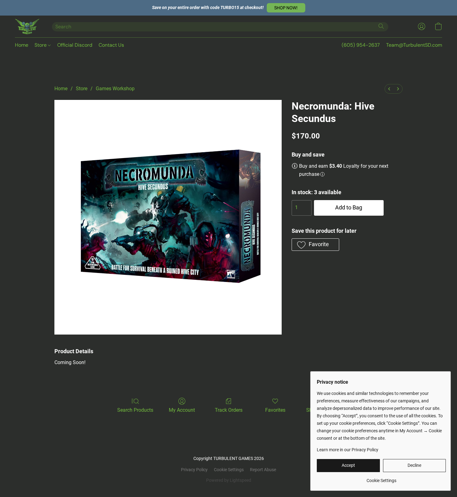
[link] (381, 478)
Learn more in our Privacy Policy (347, 449)
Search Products (135, 410)
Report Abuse (263, 469)
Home (21, 45)
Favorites (275, 410)
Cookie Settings (229, 469)
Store (41, 45)
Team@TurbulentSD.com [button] (414, 45)
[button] (286, 7)
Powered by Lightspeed (228, 480)
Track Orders (228, 410)
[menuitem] (389, 88)
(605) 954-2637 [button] (361, 45)
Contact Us (111, 45)
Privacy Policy (194, 469)
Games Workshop (115, 88)
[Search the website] (381, 26)
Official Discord (74, 45)
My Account (182, 410)
